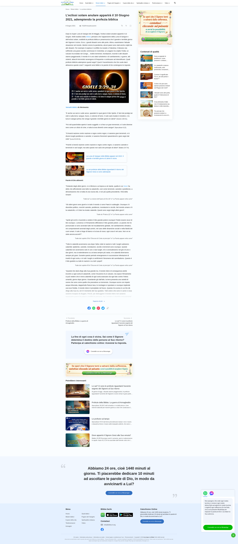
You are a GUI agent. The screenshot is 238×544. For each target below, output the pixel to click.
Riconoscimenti (129, 537)
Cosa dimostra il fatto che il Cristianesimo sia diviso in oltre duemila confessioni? (161, 104)
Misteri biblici (100, 3)
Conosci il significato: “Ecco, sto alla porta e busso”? (161, 77)
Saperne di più (98, 301)
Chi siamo (76, 537)
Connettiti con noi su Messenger (119, 493)
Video (166, 3)
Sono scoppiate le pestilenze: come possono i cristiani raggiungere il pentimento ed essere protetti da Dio (161, 58)
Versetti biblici (71, 107)
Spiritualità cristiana (142, 3)
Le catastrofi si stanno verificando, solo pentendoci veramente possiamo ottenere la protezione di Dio (161, 68)
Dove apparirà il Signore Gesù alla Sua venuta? (111, 435)
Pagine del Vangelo (113, 3)
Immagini (69, 526)
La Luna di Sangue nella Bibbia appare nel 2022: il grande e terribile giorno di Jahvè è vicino (105, 157)
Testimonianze (156, 3)
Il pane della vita (128, 3)
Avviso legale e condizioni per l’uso (115, 537)
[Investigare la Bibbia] (68, 3)
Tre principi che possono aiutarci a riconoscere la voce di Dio (161, 113)
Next (177, 481)
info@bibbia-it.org (110, 525)
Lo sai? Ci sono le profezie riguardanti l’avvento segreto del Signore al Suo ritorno (122, 323)
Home (81, 3)
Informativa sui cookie (99, 537)
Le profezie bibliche (85, 9)
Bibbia (88, 37)
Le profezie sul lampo (100, 419)
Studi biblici (88, 3)
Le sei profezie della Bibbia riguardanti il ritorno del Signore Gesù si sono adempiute (105, 171)
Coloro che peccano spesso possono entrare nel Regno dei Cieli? (162, 86)
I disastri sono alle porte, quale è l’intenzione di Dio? (162, 95)
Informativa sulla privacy (86, 537)
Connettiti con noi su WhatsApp (218, 527)
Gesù (126, 186)
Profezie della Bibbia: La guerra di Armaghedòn (77, 322)
